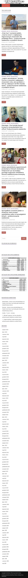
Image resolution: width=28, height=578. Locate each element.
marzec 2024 (5, 398)
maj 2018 (4, 563)
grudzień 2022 (5, 433)
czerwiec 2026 (5, 334)
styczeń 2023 (5, 431)
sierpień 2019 (5, 528)
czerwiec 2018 (5, 561)
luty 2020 (4, 514)
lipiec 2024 (4, 388)
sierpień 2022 (5, 443)
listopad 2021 (5, 464)
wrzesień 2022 (5, 440)
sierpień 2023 (5, 414)
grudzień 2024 (5, 377)
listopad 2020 (5, 492)
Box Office (8, 31)
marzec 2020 (5, 511)
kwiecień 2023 (5, 424)
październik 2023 (6, 410)
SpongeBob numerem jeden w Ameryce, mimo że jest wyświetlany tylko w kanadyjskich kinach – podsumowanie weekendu (14, 214)
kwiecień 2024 (5, 396)
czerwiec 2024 (5, 391)
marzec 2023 (5, 426)
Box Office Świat (14, 165)
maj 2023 (4, 422)
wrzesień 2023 (5, 412)
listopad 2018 (5, 549)
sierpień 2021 (5, 471)
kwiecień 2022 (5, 452)
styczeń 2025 (5, 374)
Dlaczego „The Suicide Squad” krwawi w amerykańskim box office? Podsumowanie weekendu (14, 127)
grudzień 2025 (5, 348)
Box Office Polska (14, 31)
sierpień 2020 (5, 499)
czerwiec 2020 (5, 504)
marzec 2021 (5, 483)
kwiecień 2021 (5, 481)
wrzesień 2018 (5, 554)
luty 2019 (4, 542)
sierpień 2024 (5, 386)
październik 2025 (6, 353)
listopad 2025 (5, 351)
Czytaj (4, 55)
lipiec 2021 (4, 473)
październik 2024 (6, 381)
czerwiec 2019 (5, 532)
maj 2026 (4, 336)
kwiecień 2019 (5, 537)
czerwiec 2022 (5, 447)
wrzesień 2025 (5, 355)
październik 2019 (6, 523)
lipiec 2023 (4, 417)
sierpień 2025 (5, 358)
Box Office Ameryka (14, 123)
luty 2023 (4, 429)
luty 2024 (4, 400)
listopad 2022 (5, 436)
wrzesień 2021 (5, 469)
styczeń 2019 (5, 544)
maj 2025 (4, 365)
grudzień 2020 (5, 490)
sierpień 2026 (5, 329)
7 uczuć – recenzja (10, 313)
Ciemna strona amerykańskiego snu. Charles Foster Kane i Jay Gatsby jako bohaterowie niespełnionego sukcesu (13, 303)
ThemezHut (4, 576)
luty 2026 (4, 344)
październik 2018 (6, 551)
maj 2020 (4, 506)
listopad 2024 (5, 379)
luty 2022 (4, 457)
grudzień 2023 (5, 405)
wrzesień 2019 (5, 525)
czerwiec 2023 (5, 419)
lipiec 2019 (4, 530)
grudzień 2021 (5, 462)
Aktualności (4, 31)
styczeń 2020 (5, 516)
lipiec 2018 (4, 558)
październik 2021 (6, 466)
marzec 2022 (5, 455)
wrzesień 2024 (5, 384)
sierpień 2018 (5, 556)
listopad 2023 (5, 407)
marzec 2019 (5, 540)
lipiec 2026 (4, 332)
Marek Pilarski (12, 42)
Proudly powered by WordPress (8, 575)
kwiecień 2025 (5, 367)
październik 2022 (6, 438)
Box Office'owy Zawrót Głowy (15, 573)
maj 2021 (4, 478)
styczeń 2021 (5, 488)
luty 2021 (4, 485)
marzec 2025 (5, 370)
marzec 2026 (5, 341)
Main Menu (6, 5)
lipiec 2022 (4, 445)
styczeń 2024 (5, 403)
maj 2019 (4, 535)
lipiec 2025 (4, 360)
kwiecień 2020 (5, 509)
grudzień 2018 (5, 547)
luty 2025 (4, 372)
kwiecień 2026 (5, 339)
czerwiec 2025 (5, 362)
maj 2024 (4, 393)
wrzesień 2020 (5, 497)
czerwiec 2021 (5, 476)
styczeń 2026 (5, 346)
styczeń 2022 (5, 459)
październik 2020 (6, 495)
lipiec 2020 (4, 502)
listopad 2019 (5, 521)
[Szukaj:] (14, 238)
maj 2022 (4, 450)
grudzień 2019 (5, 518)
